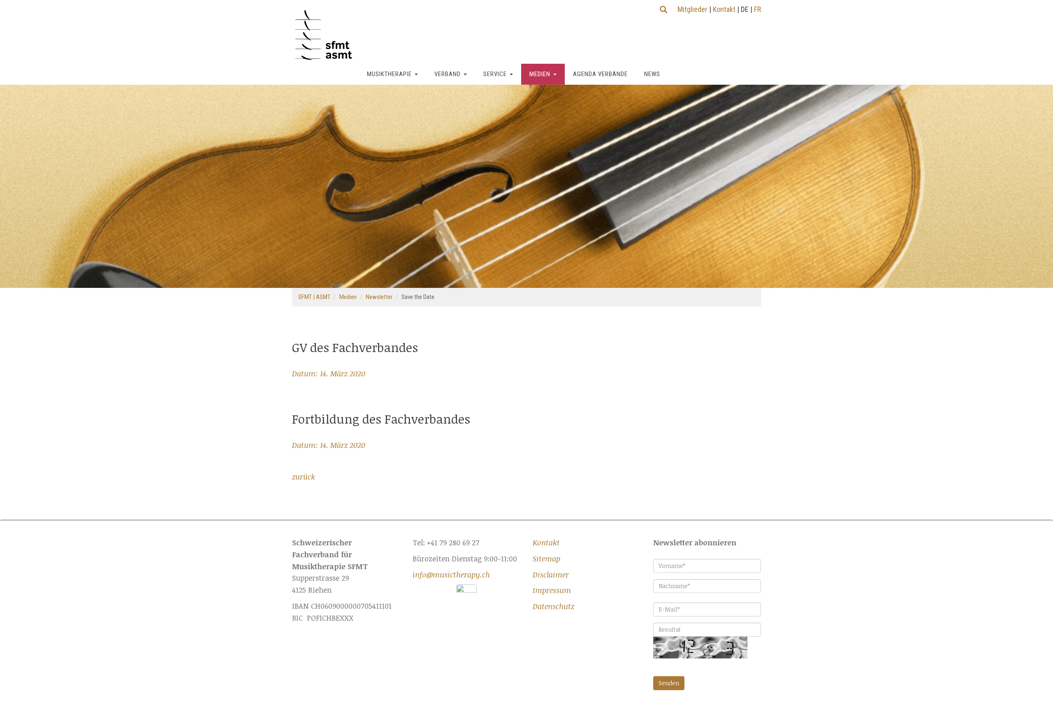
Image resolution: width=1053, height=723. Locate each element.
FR (757, 9)
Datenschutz (553, 606)
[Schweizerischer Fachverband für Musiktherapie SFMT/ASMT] (327, 35)
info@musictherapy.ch (451, 574)
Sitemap (546, 558)
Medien (539, 74)
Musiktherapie (389, 74)
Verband (447, 74)
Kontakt (724, 9)
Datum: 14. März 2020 (328, 373)
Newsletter (379, 297)
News (652, 74)
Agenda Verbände (600, 74)
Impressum (552, 590)
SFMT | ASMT (314, 297)
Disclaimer (551, 574)
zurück (303, 477)
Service (495, 74)
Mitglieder (692, 9)
